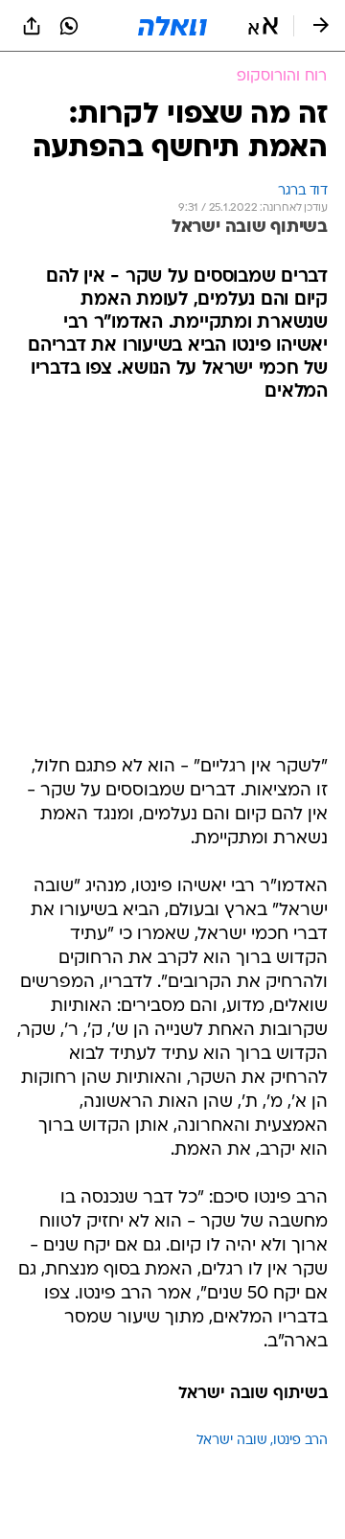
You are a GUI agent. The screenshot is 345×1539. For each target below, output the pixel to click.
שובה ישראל (231, 1441)
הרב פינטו (300, 1441)
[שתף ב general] (31, 25)
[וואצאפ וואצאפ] (69, 25)
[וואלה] (172, 25)
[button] (263, 25)
